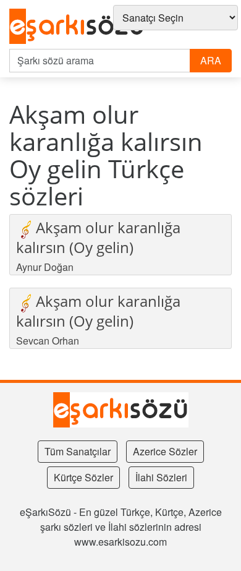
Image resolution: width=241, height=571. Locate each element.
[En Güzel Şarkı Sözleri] (77, 27)
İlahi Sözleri (161, 477)
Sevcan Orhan (47, 340)
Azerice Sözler (165, 451)
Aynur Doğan (45, 267)
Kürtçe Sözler (83, 477)
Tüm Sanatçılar (77, 451)
